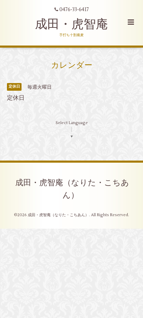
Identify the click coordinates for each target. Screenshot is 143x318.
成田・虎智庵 (71, 24)
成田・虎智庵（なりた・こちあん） (72, 189)
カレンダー (71, 65)
